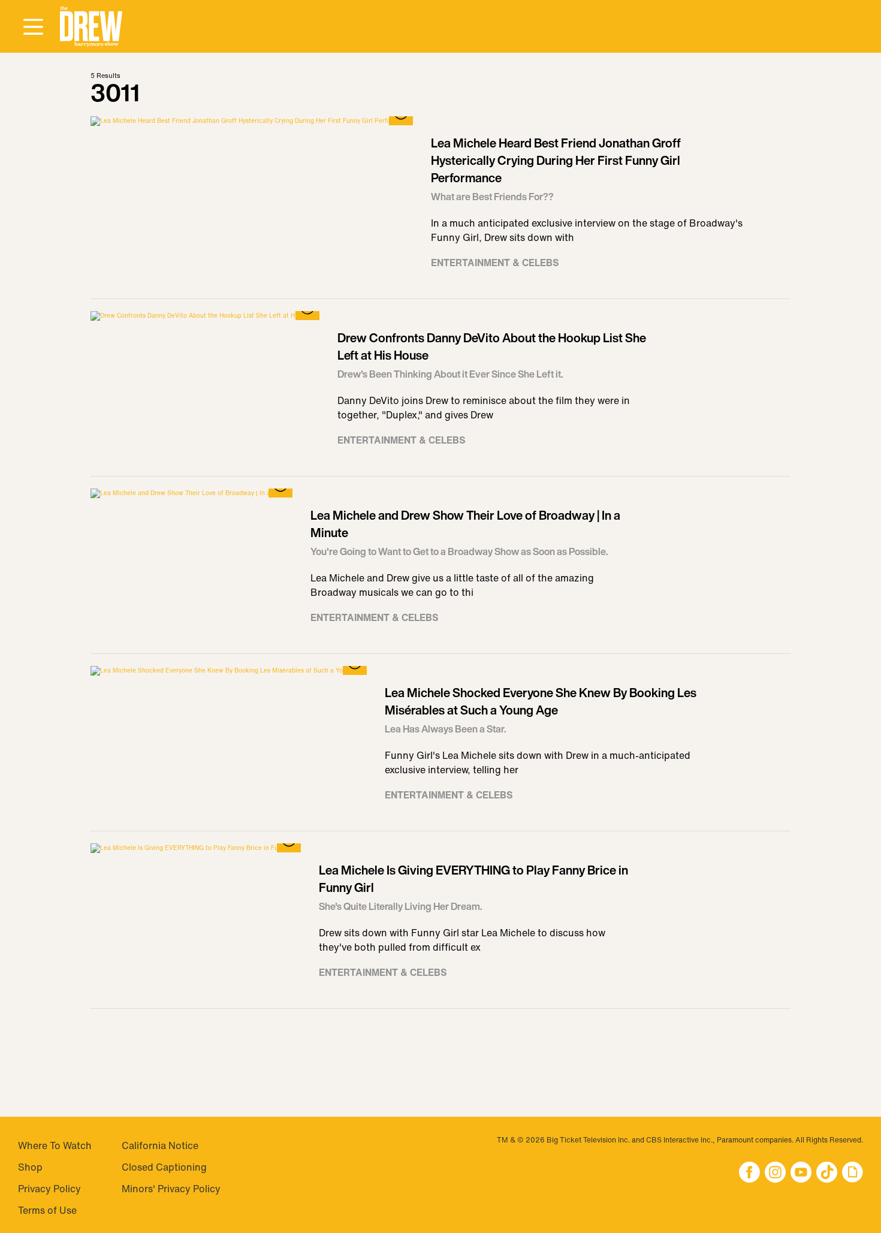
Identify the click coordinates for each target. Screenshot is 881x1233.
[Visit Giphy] (852, 1173)
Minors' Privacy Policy (171, 1188)
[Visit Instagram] (775, 1173)
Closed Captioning (164, 1167)
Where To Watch (55, 1145)
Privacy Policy (49, 1188)
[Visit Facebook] (749, 1173)
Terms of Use (47, 1210)
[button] (91, 27)
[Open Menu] (33, 27)
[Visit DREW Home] (91, 27)
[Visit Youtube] (801, 1173)
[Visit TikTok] (826, 1173)
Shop (30, 1167)
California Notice (160, 1145)
